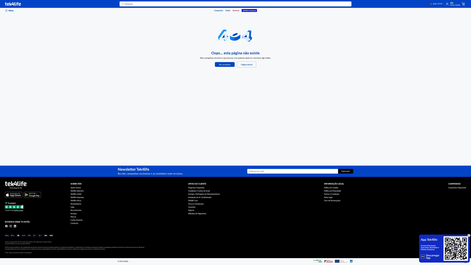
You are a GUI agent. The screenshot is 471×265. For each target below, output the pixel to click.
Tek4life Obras (76, 200)
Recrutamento (76, 210)
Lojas (72, 207)
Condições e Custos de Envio (199, 191)
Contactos (74, 223)
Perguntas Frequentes (196, 188)
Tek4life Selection (77, 191)
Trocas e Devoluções (196, 204)
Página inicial (246, 64)
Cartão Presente (77, 220)
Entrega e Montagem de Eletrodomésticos (204, 194)
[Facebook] (6, 226)
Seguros (191, 210)
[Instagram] (10, 226)
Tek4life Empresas (77, 197)
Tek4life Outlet (76, 194)
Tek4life (125, 261)
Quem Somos (76, 188)
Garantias (191, 207)
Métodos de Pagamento (197, 213)
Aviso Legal (328, 197)
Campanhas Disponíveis (457, 188)
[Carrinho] (463, 4)
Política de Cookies (331, 188)
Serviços (74, 213)
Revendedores (76, 204)
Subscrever (345, 171)
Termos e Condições (331, 194)
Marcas (73, 217)
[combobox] (232, 4)
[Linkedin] (14, 226)
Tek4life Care (193, 200)
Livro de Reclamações (332, 200)
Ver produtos (224, 64)
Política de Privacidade (332, 191)
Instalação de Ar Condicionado (199, 197)
